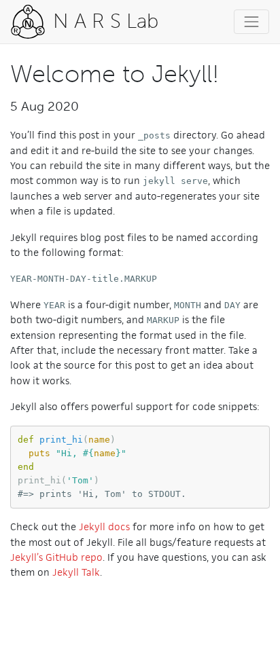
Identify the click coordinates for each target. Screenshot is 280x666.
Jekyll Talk (76, 572)
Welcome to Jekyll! (115, 73)
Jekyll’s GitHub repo (56, 557)
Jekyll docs (104, 526)
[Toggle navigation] (251, 22)
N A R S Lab (103, 21)
